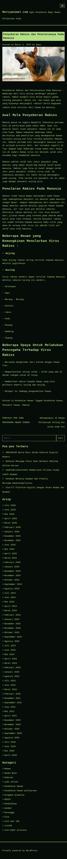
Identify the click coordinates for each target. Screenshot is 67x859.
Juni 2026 (10, 509)
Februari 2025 (12, 562)
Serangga (9, 812)
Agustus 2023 (11, 641)
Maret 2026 (10, 523)
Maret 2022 (10, 689)
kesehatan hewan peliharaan (20, 790)
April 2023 (10, 659)
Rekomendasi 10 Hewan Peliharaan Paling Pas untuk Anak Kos (51, 422)
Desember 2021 (12, 698)
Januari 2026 (11, 531)
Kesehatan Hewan (24, 400)
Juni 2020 (10, 746)
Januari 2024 (11, 619)
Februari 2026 (12, 527)
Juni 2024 (10, 597)
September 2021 (13, 702)
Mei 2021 (9, 711)
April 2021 (10, 716)
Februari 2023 (12, 667)
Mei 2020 (9, 751)
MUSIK (7, 799)
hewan (38, 107)
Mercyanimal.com (15, 12)
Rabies (26, 405)
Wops (38, 44)
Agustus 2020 (11, 737)
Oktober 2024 (11, 580)
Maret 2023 (10, 663)
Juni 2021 (10, 707)
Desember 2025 (12, 536)
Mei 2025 (9, 549)
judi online (11, 782)
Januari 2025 (11, 566)
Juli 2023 (10, 645)
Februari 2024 (12, 615)
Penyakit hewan (11, 405)
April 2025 (10, 553)
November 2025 (12, 540)
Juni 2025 (10, 545)
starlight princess (15, 830)
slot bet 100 (11, 821)
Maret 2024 (10, 610)
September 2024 (13, 584)
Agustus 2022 (11, 676)
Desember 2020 (12, 720)
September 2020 (13, 733)
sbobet (8, 808)
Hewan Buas (10, 773)
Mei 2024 (9, 602)
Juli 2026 (10, 505)
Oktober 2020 (11, 729)
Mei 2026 (9, 514)
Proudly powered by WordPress (19, 850)
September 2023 (13, 637)
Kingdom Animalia (14, 795)
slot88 (8, 825)
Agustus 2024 (11, 588)
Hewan (7, 768)
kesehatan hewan (53, 400)
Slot (6, 817)
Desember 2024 (12, 571)
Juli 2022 (10, 680)
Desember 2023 (12, 623)
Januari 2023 (11, 672)
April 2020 (10, 755)
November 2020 (12, 724)
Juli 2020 (10, 742)
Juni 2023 (10, 650)
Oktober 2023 (11, 632)
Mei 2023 (9, 654)
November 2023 (12, 628)
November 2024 (12, 575)
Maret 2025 (10, 558)
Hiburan (8, 777)
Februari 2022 (12, 694)
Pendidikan (10, 803)
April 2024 (10, 606)
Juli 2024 (10, 593)
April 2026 (10, 518)
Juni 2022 (10, 685)
